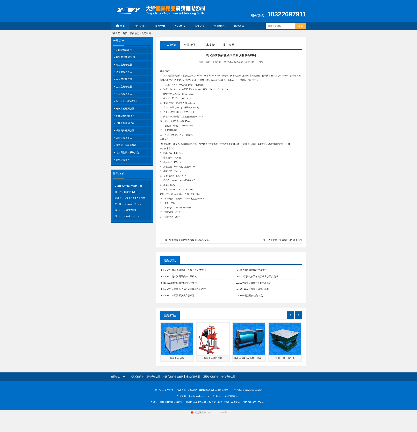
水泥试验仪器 (137, 376)
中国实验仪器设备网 (173, 376)
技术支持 (209, 45)
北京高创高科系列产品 (127, 152)
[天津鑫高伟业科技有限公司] (159, 16)
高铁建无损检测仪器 (126, 145)
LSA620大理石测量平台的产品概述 (253, 282)
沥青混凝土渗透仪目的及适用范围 (285, 240)
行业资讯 (189, 45)
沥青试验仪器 (153, 376)
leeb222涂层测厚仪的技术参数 (251, 270)
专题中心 (219, 26)
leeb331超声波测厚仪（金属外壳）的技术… (185, 270)
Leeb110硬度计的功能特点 (249, 295)
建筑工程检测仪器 (125, 108)
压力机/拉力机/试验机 (127, 101)
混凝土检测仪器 (124, 64)
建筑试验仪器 (193, 376)
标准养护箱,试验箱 (125, 57)
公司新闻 (146, 33)
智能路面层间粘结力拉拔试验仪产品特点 (189, 240)
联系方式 (160, 26)
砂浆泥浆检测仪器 (125, 130)
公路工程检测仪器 (125, 123)
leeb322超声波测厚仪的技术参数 (180, 282)
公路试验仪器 (228, 376)
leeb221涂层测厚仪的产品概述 (178, 295)
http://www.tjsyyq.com (199, 396)
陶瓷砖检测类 (123, 159)
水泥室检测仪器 (124, 79)
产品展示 (180, 26)
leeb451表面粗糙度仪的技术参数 (252, 289)
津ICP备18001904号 (254, 402)
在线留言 (239, 26)
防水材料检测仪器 (125, 116)
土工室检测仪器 (124, 86)
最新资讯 (170, 260)
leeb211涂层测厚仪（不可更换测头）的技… (185, 289)
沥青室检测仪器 (124, 72)
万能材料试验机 (124, 50)
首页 (122, 26)
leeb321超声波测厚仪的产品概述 (180, 276)
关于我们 (140, 26)
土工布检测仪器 (124, 94)
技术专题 (228, 45)
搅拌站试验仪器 (211, 376)
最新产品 (170, 315)
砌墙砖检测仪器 (124, 138)
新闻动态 (199, 26)
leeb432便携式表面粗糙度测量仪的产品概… (258, 276)
